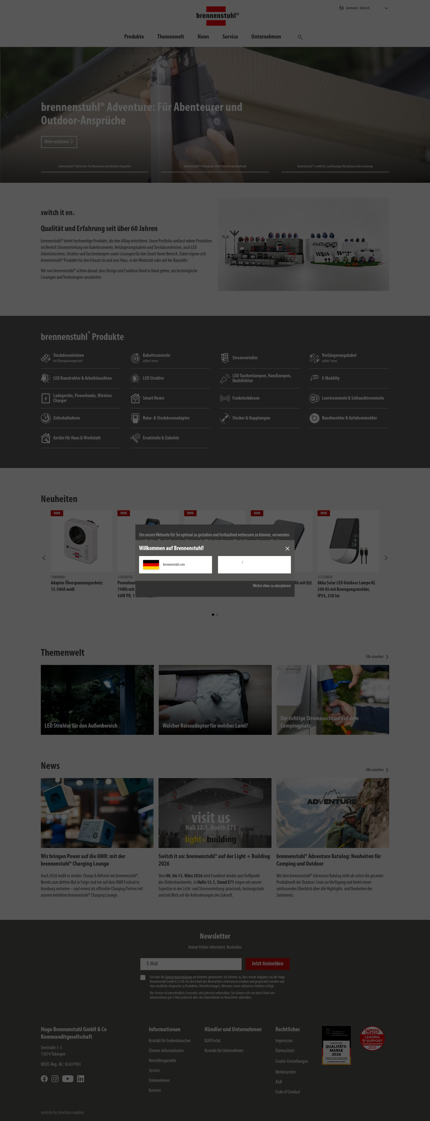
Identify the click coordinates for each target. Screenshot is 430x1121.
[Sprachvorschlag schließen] (287, 548)
